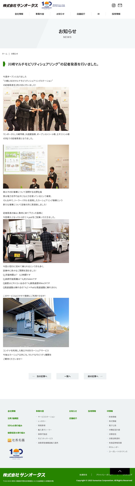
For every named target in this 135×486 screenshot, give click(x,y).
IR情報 (110, 411)
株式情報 (112, 421)
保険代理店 (42, 434)
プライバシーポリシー (104, 475)
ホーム (4, 53)
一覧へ (67, 376)
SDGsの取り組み (15, 425)
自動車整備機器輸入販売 (48, 442)
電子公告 (112, 425)
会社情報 (19, 13)
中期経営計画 (114, 429)
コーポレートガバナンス (118, 451)
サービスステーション (46, 416)
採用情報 (116, 13)
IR (99, 13)
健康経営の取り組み (16, 432)
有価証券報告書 (115, 442)
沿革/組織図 (13, 418)
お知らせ (60, 13)
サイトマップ (127, 475)
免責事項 (83, 475)
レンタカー (42, 421)
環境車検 (41, 425)
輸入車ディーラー (45, 429)
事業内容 (40, 13)
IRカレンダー (114, 447)
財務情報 (112, 416)
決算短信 (112, 434)
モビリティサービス (45, 438)
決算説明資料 (114, 438)
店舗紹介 (81, 13)
